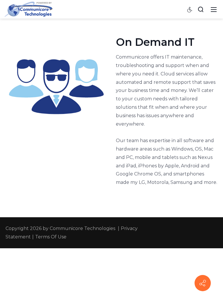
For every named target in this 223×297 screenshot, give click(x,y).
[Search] (201, 9)
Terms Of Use (50, 237)
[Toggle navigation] (214, 9)
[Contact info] (203, 283)
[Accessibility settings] (190, 9)
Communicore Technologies (82, 228)
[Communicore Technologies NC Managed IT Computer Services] (28, 9)
